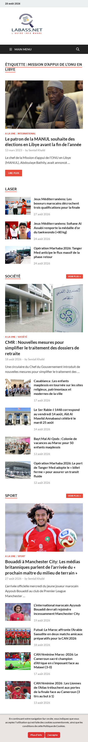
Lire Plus (12, 172)
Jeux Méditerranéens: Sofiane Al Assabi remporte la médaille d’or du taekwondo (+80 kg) (57, 227)
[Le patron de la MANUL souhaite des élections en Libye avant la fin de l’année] (44, 104)
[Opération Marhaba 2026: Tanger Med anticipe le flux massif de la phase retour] (18, 248)
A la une (10, 133)
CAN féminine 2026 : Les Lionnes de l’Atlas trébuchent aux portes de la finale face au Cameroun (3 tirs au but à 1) (57, 689)
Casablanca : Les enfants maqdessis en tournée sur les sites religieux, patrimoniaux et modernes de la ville (58, 387)
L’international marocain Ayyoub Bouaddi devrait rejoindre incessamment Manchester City (57, 609)
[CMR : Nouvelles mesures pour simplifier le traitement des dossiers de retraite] (44, 286)
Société (22, 336)
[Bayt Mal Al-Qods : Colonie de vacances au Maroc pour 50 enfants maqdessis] (18, 439)
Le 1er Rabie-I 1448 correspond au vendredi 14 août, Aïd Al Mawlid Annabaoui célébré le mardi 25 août (57, 416)
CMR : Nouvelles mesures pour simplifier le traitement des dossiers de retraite (42, 348)
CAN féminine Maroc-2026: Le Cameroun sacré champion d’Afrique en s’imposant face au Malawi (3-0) (56, 660)
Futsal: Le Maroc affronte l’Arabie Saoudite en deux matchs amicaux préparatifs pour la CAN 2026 (58, 634)
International (27, 133)
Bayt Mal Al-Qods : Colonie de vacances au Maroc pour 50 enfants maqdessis (55, 443)
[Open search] (78, 49)
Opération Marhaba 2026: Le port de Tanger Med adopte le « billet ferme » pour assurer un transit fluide (58, 469)
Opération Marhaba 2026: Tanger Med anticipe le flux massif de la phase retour (58, 252)
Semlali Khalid (37, 150)
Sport (21, 556)
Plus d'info (36, 734)
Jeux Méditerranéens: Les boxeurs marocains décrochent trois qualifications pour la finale (57, 203)
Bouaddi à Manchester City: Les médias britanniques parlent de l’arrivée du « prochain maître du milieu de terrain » (42, 567)
